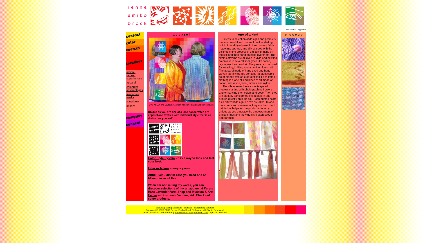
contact (160, 207)
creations (177, 207)
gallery (130, 106)
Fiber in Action (158, 168)
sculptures (132, 101)
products (163, 198)
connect (210, 207)
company (199, 207)
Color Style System (161, 158)
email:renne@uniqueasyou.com (191, 212)
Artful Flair (156, 175)
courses (188, 207)
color (168, 207)
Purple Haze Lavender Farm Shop (180, 190)
